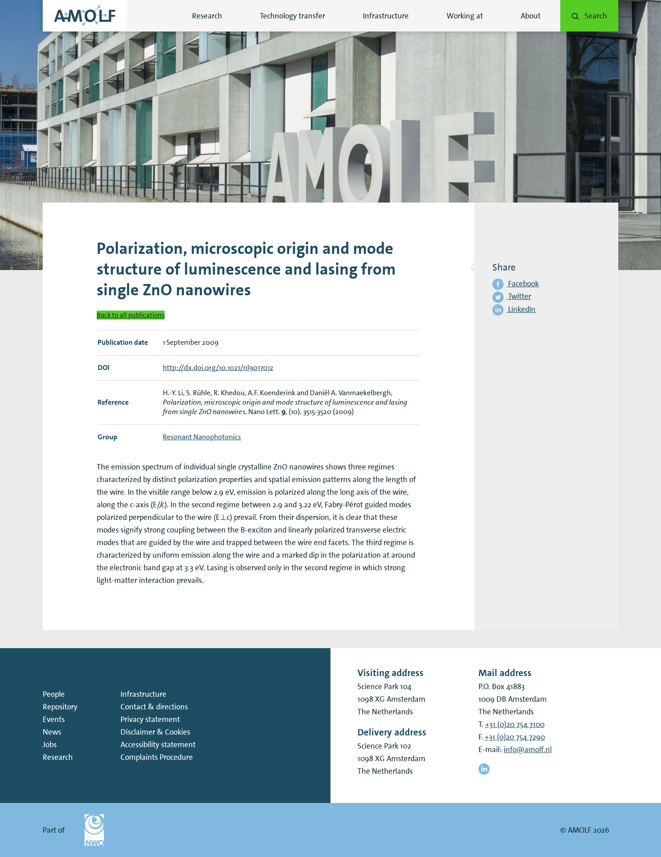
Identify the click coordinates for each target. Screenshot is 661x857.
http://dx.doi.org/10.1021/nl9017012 (218, 367)
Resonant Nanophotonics (202, 437)
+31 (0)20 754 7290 (515, 737)
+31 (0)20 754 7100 (515, 724)
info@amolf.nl (528, 749)
